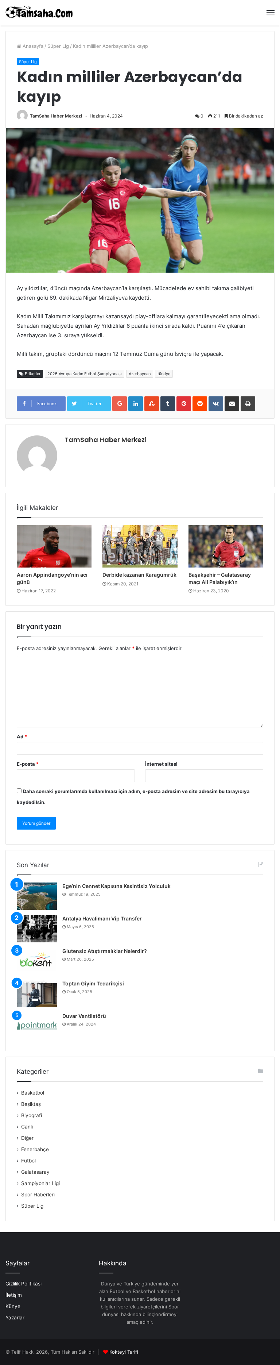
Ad (22, 736)
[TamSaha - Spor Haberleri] (40, 13)
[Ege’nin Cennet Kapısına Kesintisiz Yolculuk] (37, 896)
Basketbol (32, 1093)
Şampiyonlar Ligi (40, 1183)
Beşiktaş (31, 1104)
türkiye (164, 373)
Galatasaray (35, 1172)
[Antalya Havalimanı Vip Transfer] (37, 928)
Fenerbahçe (35, 1149)
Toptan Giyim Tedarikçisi (93, 983)
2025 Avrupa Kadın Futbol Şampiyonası (84, 373)
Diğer (27, 1138)
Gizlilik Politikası (23, 1284)
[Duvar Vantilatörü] (37, 1026)
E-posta (28, 764)
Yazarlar (14, 1317)
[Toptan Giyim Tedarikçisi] (37, 993)
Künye (12, 1306)
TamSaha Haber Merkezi (56, 116)
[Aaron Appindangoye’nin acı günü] (54, 546)
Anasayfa (32, 46)
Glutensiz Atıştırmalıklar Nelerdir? (104, 951)
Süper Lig (58, 46)
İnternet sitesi (161, 764)
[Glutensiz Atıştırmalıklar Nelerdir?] (37, 961)
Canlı (27, 1127)
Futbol (28, 1161)
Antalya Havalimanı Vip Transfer (102, 918)
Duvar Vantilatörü (84, 1016)
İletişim (13, 1295)
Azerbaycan (140, 373)
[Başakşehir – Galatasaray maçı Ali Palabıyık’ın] (225, 546)
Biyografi (31, 1115)
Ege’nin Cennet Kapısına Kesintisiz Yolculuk (116, 886)
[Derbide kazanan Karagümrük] (139, 546)
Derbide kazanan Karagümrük (139, 575)
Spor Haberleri (38, 1194)
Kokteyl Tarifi (123, 1352)
